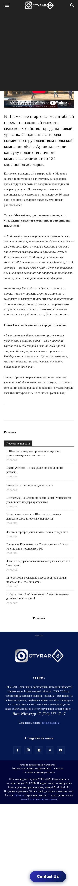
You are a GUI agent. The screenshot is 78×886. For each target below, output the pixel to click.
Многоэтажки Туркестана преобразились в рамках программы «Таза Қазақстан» (36, 579)
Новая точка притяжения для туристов (29, 485)
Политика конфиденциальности (39, 772)
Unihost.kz (19, 795)
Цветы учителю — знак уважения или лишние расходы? (34, 470)
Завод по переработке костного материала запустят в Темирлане (38, 563)
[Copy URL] (54, 412)
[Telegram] (17, 412)
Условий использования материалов (39, 799)
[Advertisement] (39, 52)
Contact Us (48, 876)
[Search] (72, 5)
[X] (45, 412)
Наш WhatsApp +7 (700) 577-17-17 (39, 714)
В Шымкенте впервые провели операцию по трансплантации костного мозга (33, 453)
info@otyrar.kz (50, 722)
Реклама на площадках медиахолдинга (31, 768)
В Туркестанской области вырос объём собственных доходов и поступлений (37, 596)
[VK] (26, 412)
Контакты (58, 768)
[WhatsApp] (8, 412)
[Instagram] (28, 750)
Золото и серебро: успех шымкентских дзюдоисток (37, 532)
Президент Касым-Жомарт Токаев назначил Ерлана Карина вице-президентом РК (37, 546)
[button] (6, 5)
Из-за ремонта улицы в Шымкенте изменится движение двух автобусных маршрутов (33, 516)
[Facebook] (36, 412)
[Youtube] (61, 750)
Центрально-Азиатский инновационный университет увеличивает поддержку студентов (38, 500)
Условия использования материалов (37, 764)
